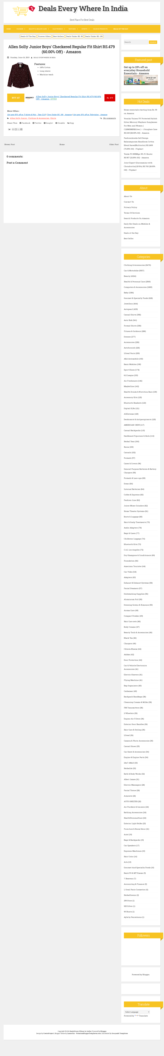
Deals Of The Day (28, 36)
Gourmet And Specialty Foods (137, 867)
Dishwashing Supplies (134, 594)
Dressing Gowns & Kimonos (136, 605)
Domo (126, 483)
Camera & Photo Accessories (137, 741)
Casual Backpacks (132, 430)
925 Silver (128, 906)
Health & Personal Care (135, 281)
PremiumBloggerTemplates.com (88, 1033)
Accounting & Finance (134, 884)
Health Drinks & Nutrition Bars (138, 392)
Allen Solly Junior (18, 118)
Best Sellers (58, 36)
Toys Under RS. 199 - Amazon (59, 114)
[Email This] (13, 129)
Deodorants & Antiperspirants (138, 419)
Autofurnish (130, 348)
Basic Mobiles (130, 364)
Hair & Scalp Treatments (135, 522)
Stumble (61, 123)
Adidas (127, 654)
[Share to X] (18, 129)
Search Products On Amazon (137, 218)
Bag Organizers (131, 685)
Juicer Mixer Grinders (134, 505)
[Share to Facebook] (21, 129)
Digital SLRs (129, 408)
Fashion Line (130, 500)
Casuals (128, 452)
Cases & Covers (131, 463)
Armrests (128, 796)
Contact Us (129, 202)
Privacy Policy (130, 207)
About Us (128, 196)
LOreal (127, 735)
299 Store (128, 900)
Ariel (126, 834)
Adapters (128, 577)
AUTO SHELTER (131, 801)
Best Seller (129, 238)
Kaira (127, 447)
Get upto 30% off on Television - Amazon (90, 114)
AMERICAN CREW (132, 425)
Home (8, 29)
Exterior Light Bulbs (133, 823)
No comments (109, 118)
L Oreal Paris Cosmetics (135, 889)
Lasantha (71, 1033)
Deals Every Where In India (83, 8)
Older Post (114, 144)
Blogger (146, 974)
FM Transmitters (132, 707)
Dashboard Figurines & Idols (137, 436)
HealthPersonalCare (133, 818)
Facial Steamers (131, 588)
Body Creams (130, 627)
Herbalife (128, 768)
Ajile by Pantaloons (133, 917)
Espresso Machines (133, 851)
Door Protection (131, 660)
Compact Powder (132, 616)
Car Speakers (130, 845)
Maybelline (129, 386)
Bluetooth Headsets (133, 403)
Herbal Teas (129, 441)
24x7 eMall (129, 763)
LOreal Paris (130, 353)
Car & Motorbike (131, 270)
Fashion (20, 29)
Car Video (128, 572)
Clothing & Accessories (39, 118)
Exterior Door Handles (134, 724)
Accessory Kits (131, 397)
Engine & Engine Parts (134, 757)
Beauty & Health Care (38, 29)
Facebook (25, 123)
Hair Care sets (130, 621)
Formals (128, 458)
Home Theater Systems (134, 511)
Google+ (49, 123)
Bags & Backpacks (132, 840)
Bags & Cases (130, 533)
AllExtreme (129, 414)
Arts (126, 862)
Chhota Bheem (131, 649)
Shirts (53, 118)
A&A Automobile (131, 359)
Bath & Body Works (133, 774)
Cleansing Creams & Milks (136, 702)
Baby (126, 292)
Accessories (129, 342)
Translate (143, 1016)
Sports (84, 29)
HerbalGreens (130, 895)
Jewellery (128, 303)
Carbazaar (129, 691)
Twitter (37, 123)
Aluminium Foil (131, 599)
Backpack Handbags (133, 696)
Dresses (127, 337)
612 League (129, 375)
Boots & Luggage (131, 516)
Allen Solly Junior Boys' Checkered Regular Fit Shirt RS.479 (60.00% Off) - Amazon (61, 49)
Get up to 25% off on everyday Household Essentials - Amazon (137, 70)
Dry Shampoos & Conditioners (138, 555)
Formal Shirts (130, 325)
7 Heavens (129, 878)
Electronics (58, 29)
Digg (71, 123)
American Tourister (133, 566)
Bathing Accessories (133, 812)
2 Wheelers (129, 713)
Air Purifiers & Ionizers (134, 807)
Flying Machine (131, 680)
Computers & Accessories (135, 287)
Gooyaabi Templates (120, 1033)
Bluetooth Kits (131, 544)
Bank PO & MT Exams (134, 873)
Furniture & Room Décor (135, 829)
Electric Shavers (131, 674)
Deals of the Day (131, 233)
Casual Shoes (130, 746)
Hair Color (129, 856)
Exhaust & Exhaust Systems (136, 583)
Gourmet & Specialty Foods (136, 298)
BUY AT (16, 97)
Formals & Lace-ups (133, 478)
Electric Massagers (133, 785)
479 (110, 98)
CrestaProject (48, 1033)
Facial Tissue (130, 790)
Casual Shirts (130, 314)
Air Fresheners (131, 381)
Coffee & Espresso (132, 494)
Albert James (130, 779)
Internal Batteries (132, 489)
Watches (72, 29)
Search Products (100, 29)
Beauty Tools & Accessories (136, 632)
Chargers (128, 643)
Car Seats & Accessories (135, 752)
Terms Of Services (132, 213)
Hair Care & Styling (133, 730)
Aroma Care (129, 610)
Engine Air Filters (132, 719)
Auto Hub (128, 320)
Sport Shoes (129, 370)
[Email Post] (9, 129)
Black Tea (128, 638)
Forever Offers (44, 36)
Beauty (127, 276)
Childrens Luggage (133, 539)
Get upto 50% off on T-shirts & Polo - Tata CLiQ (26, 114)
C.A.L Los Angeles (132, 550)
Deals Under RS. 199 (94, 36)
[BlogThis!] (16, 129)
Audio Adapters (131, 528)
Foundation (129, 561)
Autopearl (128, 309)
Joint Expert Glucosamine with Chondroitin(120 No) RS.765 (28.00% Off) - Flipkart (139, 166)
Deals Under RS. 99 (74, 36)
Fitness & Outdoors (133, 331)
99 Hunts (128, 911)
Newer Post (9, 144)
